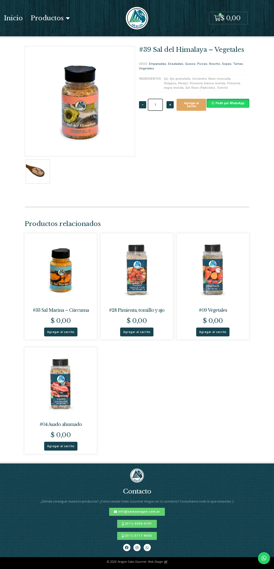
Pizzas (202, 64)
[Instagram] (137, 547)
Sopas (226, 64)
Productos (47, 18)
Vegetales (146, 68)
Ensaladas (175, 64)
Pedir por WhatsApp (230, 103)
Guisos (190, 64)
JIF (165, 562)
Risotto (214, 64)
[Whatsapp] (147, 547)
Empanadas (157, 64)
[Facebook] (126, 547)
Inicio (13, 18)
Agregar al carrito (191, 104)
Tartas (238, 64)
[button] (227, 105)
